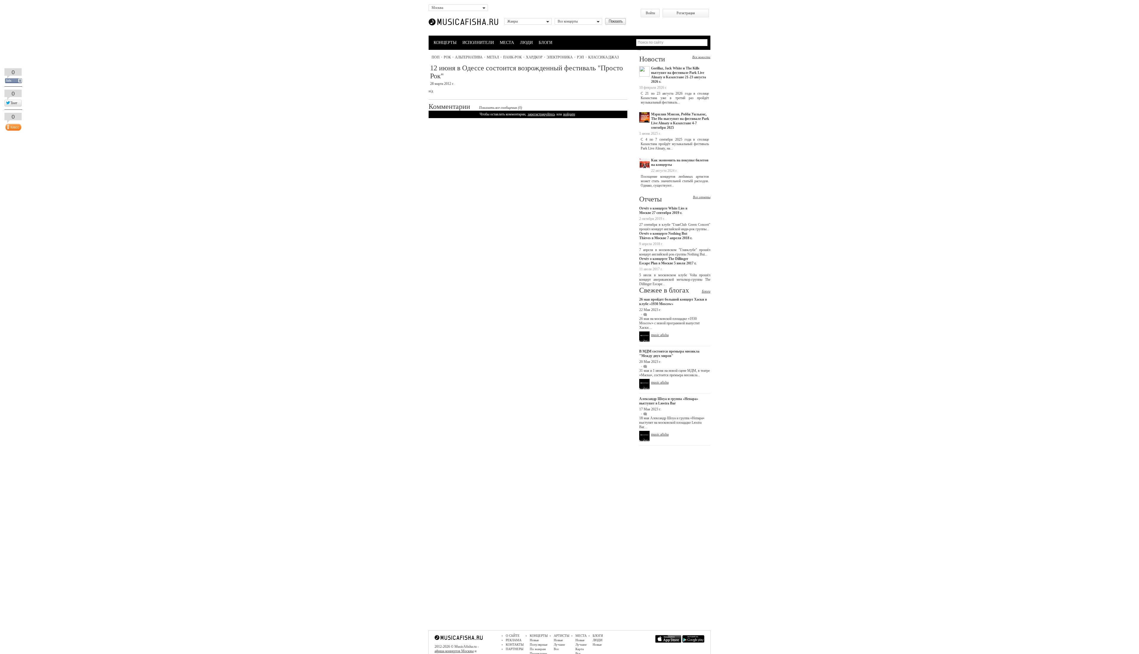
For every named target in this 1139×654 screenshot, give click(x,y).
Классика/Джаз (603, 57)
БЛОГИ (545, 42)
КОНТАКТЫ (515, 644)
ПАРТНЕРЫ (515, 649)
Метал (493, 57)
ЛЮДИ (526, 42)
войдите (569, 114)
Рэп (580, 57)
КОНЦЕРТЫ (445, 42)
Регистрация (686, 13)
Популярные (539, 644)
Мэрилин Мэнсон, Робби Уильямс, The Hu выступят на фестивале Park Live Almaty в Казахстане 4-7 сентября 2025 (680, 121)
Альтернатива (469, 57)
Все (556, 649)
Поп (436, 57)
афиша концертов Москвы (454, 651)
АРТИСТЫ (562, 635)
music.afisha (660, 335)
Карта (579, 649)
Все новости (701, 57)
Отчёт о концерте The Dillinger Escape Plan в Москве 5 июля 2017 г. (667, 261)
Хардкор (534, 57)
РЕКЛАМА (513, 640)
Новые (534, 640)
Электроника (560, 57)
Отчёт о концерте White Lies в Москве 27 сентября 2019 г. (663, 210)
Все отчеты (701, 197)
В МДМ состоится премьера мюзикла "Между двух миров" (669, 353)
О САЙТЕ (513, 635)
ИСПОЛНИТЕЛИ (478, 42)
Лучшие (559, 644)
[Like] (12, 126)
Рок (447, 57)
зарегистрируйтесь (541, 114)
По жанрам (538, 649)
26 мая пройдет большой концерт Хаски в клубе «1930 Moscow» (673, 301)
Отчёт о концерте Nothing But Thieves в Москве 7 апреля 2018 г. (665, 235)
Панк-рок (512, 57)
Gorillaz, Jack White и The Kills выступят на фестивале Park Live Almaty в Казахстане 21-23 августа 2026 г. (678, 75)
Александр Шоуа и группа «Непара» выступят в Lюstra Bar (668, 401)
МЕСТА (507, 42)
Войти (650, 13)
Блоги (706, 291)
